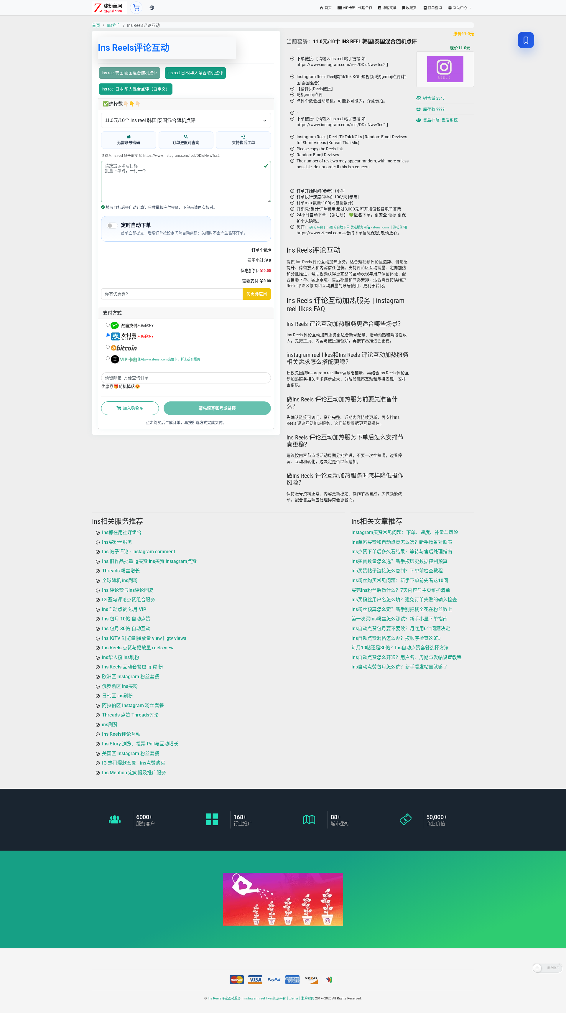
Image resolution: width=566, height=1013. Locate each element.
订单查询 (434, 8)
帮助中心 (460, 8)
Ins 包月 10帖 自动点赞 (126, 619)
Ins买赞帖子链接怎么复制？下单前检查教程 (397, 571)
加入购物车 (133, 408)
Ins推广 (114, 25)
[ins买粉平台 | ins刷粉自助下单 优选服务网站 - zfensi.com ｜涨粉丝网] (356, 227)
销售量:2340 (433, 98)
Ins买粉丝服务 (117, 542)
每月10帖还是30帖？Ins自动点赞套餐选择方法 (400, 647)
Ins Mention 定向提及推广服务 (134, 772)
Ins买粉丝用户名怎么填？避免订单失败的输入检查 (404, 600)
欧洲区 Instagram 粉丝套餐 (130, 676)
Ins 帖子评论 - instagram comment (138, 552)
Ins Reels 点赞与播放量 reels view (138, 647)
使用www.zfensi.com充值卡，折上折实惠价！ (170, 359)
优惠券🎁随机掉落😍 (120, 386)
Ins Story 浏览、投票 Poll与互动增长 (140, 744)
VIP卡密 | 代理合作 (357, 8)
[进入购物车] (136, 7)
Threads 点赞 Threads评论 (130, 715)
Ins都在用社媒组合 (122, 532)
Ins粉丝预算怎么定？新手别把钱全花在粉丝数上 (401, 609)
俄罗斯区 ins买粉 (120, 686)
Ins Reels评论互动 (121, 734)
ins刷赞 (110, 724)
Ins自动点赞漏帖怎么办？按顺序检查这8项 (396, 638)
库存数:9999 (433, 109)
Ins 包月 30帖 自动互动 (126, 628)
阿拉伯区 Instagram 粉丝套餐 (133, 705)
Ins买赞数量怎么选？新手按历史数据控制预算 (399, 561)
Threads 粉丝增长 (121, 571)
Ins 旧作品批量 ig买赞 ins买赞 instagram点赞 (149, 561)
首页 (328, 8)
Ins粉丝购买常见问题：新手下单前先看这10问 (399, 580)
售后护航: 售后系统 (440, 120)
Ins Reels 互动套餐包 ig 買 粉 (132, 667)
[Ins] (109, 7)
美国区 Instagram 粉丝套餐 (130, 753)
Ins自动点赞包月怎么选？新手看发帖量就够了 (399, 667)
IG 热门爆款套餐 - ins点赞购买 (133, 763)
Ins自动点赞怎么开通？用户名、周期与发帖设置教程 (406, 657)
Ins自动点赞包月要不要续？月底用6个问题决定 (400, 628)
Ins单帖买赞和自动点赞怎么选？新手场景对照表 (401, 542)
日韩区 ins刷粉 (117, 696)
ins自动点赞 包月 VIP (124, 609)
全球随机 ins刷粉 (120, 580)
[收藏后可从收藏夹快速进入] (526, 40)
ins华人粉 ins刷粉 (120, 657)
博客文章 (388, 8)
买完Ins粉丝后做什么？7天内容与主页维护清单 (400, 590)
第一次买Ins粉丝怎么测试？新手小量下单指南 (399, 619)
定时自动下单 (136, 225)
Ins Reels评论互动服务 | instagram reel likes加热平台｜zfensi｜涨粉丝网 (261, 998)
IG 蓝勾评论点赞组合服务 (128, 600)
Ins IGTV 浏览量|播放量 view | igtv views (144, 638)
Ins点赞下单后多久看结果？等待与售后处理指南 (401, 552)
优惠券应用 (256, 293)
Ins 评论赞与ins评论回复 (128, 590)
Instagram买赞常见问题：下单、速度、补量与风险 (404, 532)
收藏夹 (411, 8)
